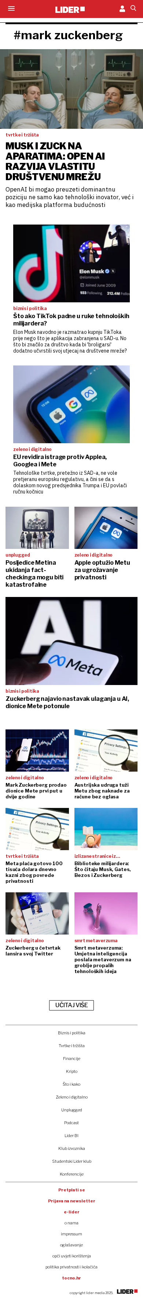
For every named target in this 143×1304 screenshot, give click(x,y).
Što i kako (71, 1084)
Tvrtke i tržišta (72, 1045)
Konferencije (72, 1174)
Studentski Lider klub (71, 1161)
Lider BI (71, 1135)
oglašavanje (71, 1244)
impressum (71, 1233)
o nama (71, 1222)
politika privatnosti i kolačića (71, 1267)
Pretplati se (71, 1189)
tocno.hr (71, 1278)
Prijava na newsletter (71, 1200)
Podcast (71, 1122)
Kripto (71, 1071)
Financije (71, 1058)
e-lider (72, 1211)
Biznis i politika (71, 1032)
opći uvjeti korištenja (71, 1256)
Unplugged (71, 1109)
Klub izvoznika (71, 1148)
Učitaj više (71, 1005)
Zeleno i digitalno (72, 1097)
